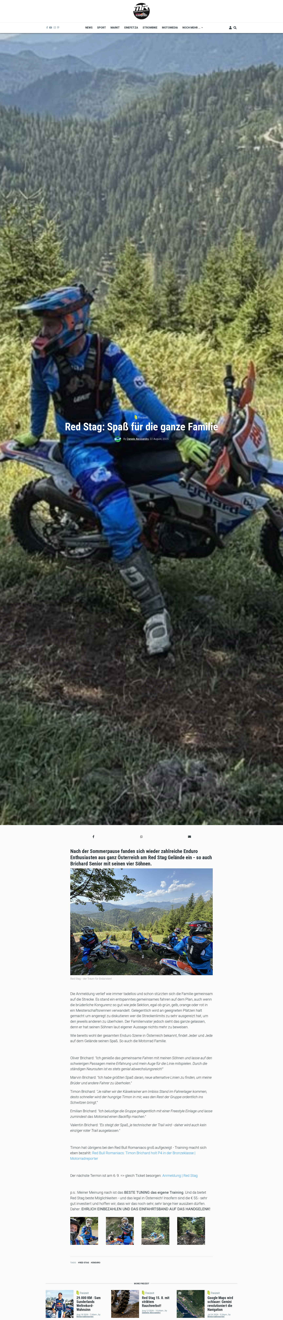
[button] (93, 836)
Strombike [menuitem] (150, 27)
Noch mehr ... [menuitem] (190, 28)
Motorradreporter (85, 1316)
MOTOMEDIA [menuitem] (170, 27)
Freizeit (143, 417)
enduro (96, 1262)
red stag (84, 1262)
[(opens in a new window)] (47, 28)
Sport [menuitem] (101, 27)
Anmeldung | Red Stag (180, 1175)
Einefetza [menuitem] (131, 27)
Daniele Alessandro (138, 438)
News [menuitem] (89, 27)
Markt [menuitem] (115, 27)
